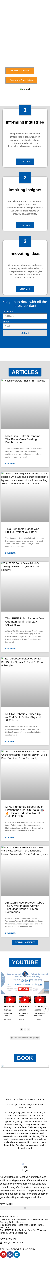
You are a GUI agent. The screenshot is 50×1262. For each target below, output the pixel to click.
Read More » (10, 463)
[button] (25, 372)
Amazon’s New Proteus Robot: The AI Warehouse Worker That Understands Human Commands (24, 907)
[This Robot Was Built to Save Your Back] (40, 999)
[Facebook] (10, 1254)
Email (6, 321)
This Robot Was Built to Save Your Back (40, 1006)
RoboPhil (25, 980)
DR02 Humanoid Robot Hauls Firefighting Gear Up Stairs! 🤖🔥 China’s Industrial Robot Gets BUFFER (24, 811)
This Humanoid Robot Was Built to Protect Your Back (22, 530)
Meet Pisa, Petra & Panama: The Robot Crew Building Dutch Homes (23, 439)
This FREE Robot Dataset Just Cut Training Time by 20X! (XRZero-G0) (24, 621)
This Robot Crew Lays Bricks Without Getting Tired (10, 1006)
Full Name (8, 311)
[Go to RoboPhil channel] (25, 974)
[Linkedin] (16, 1254)
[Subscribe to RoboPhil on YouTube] (25, 989)
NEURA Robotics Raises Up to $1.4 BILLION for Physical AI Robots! (23, 717)
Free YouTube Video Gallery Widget (27, 1038)
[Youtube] (3, 1254)
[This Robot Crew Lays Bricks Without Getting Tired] (10, 999)
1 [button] (21, 1029)
